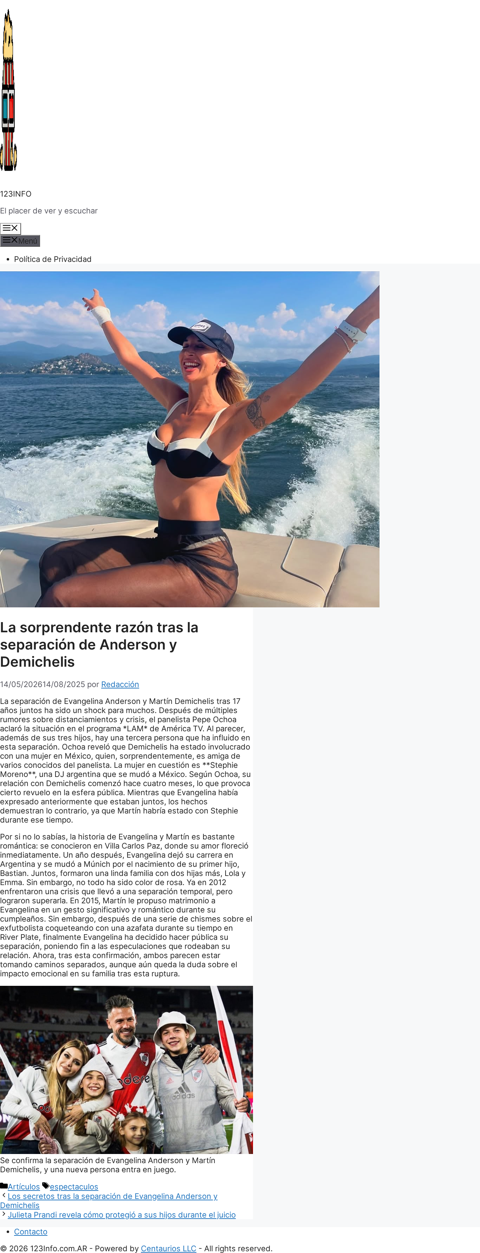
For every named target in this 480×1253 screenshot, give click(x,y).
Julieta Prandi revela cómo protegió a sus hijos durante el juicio (122, 1214)
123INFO (16, 193)
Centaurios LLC (168, 1248)
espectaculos (74, 1186)
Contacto (30, 1231)
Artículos (24, 1186)
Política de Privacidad (53, 259)
